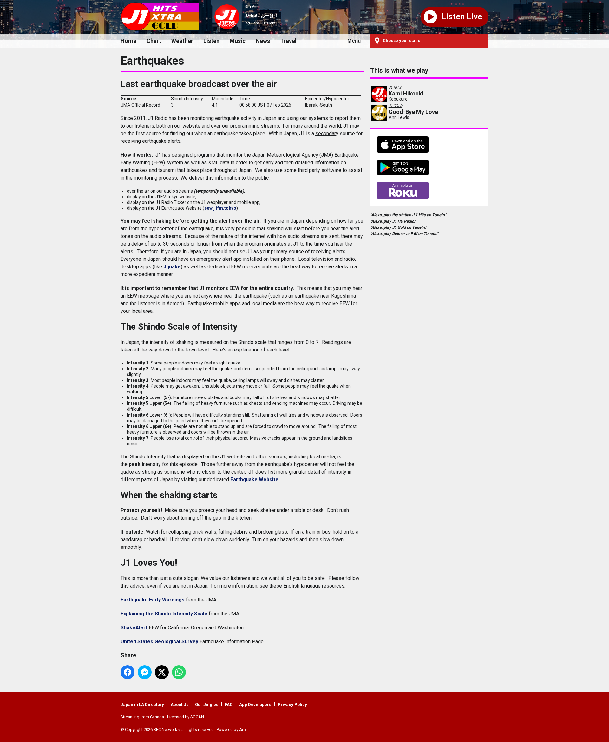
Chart (154, 40)
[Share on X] (162, 672)
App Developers (255, 704)
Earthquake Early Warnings (153, 600)
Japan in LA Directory (142, 704)
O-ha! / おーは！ (262, 15)
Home (128, 40)
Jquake (172, 267)
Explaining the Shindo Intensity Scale (164, 614)
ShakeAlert (134, 628)
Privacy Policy (292, 704)
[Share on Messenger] (145, 672)
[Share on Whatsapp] (179, 672)
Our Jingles (206, 704)
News (263, 40)
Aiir (242, 729)
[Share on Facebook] (127, 672)
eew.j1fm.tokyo (220, 208)
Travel (288, 40)
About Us (179, 704)
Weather (182, 40)
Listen (211, 40)
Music (238, 40)
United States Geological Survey (159, 642)
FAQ (228, 704)
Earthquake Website (254, 479)
